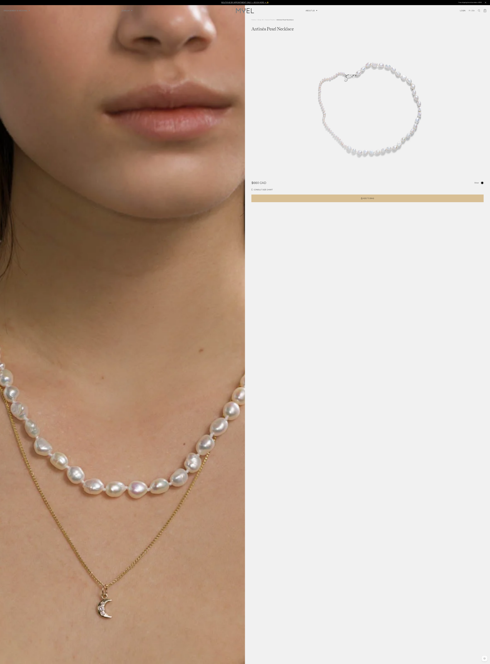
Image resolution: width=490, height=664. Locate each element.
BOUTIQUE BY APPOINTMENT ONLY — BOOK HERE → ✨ (245, 2)
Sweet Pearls (270, 20)
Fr (469, 11)
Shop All (261, 20)
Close (485, 2)
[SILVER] (482, 182)
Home (253, 20)
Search (479, 10)
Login (462, 11)
